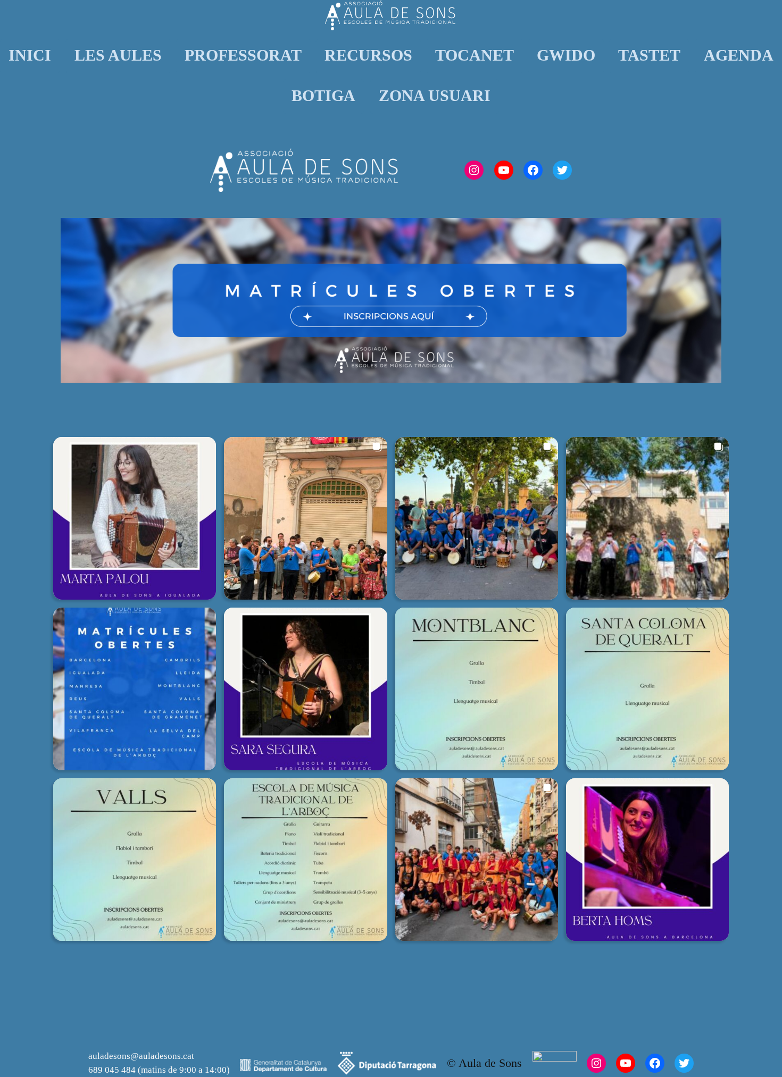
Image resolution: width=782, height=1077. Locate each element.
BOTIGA (323, 95)
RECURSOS (368, 55)
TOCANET (474, 55)
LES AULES (118, 55)
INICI (30, 55)
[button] (134, 518)
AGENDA (738, 55)
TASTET (649, 55)
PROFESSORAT (243, 55)
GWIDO (566, 55)
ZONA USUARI (434, 95)
